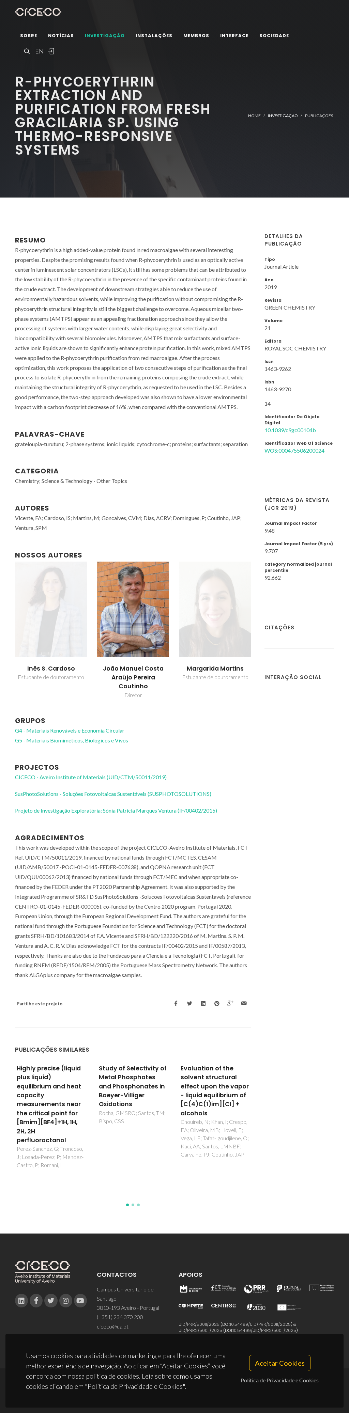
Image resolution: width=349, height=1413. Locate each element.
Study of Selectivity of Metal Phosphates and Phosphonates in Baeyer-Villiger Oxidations (133, 1086)
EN (38, 51)
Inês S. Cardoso (51, 668)
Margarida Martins (215, 668)
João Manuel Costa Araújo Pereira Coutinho (133, 677)
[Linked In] (21, 1300)
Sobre (28, 35)
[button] (127, 1205)
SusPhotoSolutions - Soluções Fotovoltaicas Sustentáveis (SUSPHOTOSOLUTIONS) (113, 793)
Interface (234, 35)
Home (254, 115)
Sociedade (274, 35)
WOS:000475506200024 (294, 450)
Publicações (319, 115)
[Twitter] (50, 1300)
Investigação (105, 35)
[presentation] (9, 630)
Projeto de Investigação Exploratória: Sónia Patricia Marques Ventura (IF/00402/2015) (116, 810)
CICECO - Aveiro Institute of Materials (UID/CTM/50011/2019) (91, 777)
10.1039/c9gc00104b (290, 430)
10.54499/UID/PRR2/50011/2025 (264, 1330)
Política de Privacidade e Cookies (280, 1380)
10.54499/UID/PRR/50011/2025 (260, 1324)
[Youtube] (80, 1300)
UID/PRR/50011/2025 (199, 1324)
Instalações (154, 35)
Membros (196, 35)
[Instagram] (65, 1300)
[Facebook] (36, 1300)
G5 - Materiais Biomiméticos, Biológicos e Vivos (71, 740)
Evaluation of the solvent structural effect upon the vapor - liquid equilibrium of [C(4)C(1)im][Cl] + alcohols (215, 1090)
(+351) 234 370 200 (120, 1317)
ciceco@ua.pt (112, 1326)
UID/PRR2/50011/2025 (200, 1330)
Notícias (61, 35)
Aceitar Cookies (280, 1363)
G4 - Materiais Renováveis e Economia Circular (69, 730)
